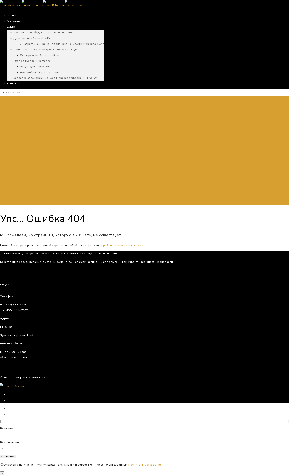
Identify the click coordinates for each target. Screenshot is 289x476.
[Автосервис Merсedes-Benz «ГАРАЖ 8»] (43, 5)
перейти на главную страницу (121, 245)
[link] (33, 92)
